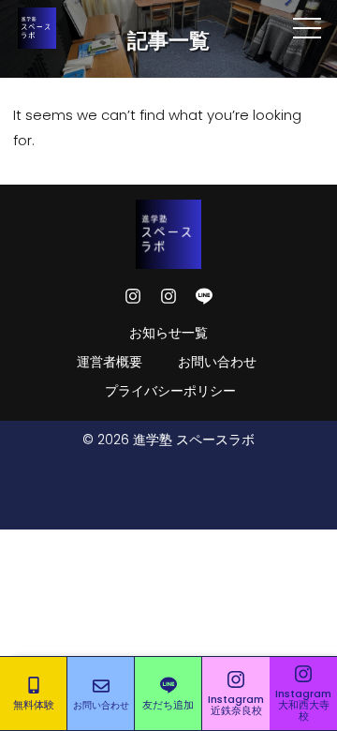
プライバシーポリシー (170, 390)
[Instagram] (133, 296)
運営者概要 (109, 361)
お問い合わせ (217, 361)
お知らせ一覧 (168, 332)
